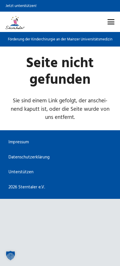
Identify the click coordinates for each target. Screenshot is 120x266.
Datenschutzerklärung (29, 157)
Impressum (18, 142)
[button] (111, 21)
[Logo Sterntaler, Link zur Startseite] (15, 22)
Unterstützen (20, 172)
